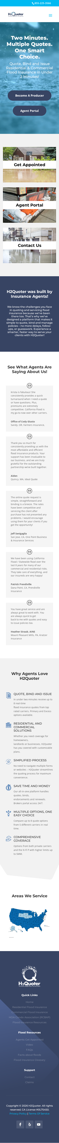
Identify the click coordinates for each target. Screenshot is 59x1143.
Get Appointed (29, 164)
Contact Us (29, 245)
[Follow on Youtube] (39, 1124)
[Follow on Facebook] (20, 1124)
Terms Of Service (39, 1113)
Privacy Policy (18, 1113)
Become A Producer (29, 95)
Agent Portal (29, 111)
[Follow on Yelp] (29, 1124)
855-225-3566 (43, 3)
